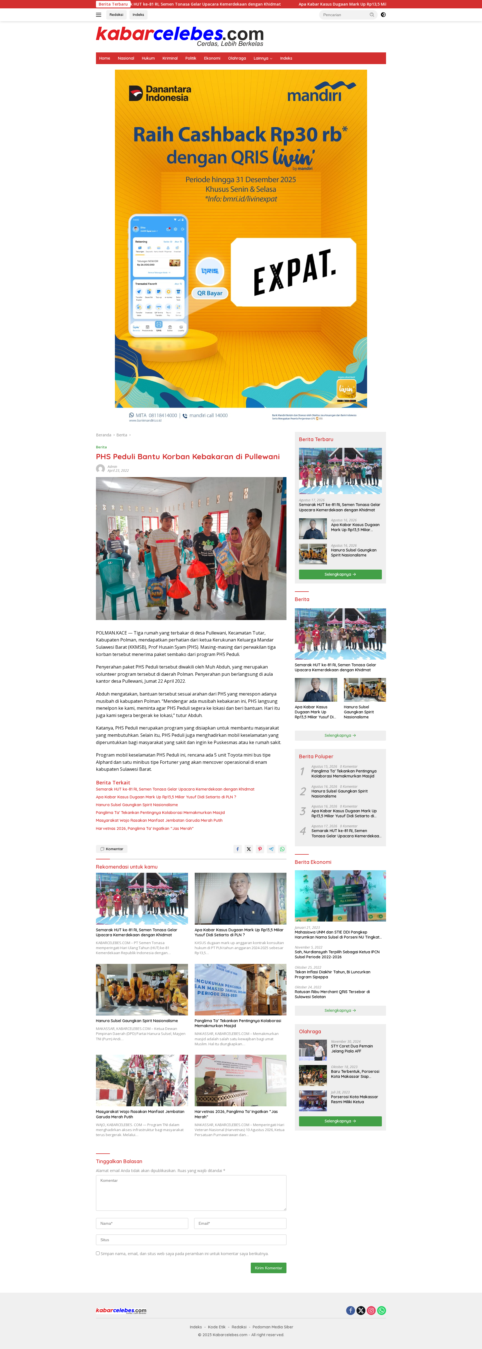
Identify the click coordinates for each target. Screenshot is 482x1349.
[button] (372, 14)
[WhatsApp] (381, 1311)
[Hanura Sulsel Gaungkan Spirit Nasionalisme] (142, 989)
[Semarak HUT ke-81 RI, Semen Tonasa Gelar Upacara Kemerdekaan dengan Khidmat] (142, 898)
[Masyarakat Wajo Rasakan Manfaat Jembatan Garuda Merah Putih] (142, 1080)
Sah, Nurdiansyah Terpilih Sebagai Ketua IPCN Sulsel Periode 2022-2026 (337, 954)
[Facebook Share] (237, 849)
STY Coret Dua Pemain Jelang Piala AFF (352, 1049)
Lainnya (261, 58)
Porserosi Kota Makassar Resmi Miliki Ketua (354, 1099)
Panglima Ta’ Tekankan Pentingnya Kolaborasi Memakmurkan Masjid (160, 812)
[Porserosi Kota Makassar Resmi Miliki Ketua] (313, 1100)
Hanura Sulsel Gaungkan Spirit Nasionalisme (137, 804)
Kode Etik (217, 1326)
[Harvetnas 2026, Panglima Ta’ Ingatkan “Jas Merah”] (241, 1080)
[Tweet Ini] (249, 849)
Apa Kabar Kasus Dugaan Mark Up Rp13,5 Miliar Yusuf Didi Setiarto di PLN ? (301, 4)
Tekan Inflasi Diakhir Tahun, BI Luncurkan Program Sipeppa (332, 974)
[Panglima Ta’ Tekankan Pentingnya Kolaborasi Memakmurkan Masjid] (241, 989)
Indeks (138, 14)
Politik (190, 58)
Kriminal (170, 58)
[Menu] (99, 15)
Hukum (148, 58)
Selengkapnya (338, 574)
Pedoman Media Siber (273, 1326)
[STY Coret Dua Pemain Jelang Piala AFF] (313, 1050)
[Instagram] (371, 1311)
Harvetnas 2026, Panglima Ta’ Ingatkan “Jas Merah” (145, 828)
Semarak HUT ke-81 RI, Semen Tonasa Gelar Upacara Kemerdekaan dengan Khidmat (175, 789)
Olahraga (237, 58)
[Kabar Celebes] (179, 36)
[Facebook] (350, 1311)
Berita (101, 446)
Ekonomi (212, 58)
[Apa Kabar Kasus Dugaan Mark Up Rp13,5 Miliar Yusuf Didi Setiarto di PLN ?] (241, 898)
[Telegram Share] (271, 849)
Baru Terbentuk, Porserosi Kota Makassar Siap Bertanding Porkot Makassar (355, 1074)
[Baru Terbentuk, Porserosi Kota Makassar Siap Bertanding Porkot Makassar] (313, 1075)
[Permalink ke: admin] (100, 468)
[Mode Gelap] (383, 15)
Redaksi (116, 14)
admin (112, 466)
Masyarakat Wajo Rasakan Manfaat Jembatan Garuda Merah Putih (159, 820)
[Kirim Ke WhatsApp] (282, 849)
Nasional (126, 58)
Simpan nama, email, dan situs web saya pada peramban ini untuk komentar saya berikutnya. (185, 1253)
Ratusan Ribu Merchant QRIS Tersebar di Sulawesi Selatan (332, 994)
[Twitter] (360, 1311)
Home (104, 58)
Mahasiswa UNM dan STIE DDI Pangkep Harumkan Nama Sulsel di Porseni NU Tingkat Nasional (337, 935)
